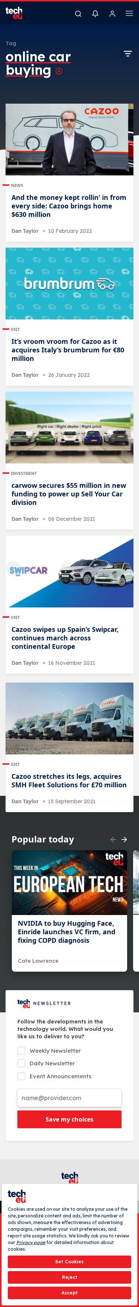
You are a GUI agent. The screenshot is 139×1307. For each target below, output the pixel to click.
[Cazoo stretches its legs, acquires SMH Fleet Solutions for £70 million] (69, 718)
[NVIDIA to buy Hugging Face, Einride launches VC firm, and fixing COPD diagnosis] (69, 882)
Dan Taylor (25, 230)
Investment (24, 473)
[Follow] (58, 71)
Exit (15, 329)
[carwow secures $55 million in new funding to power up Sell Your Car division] (69, 427)
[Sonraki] (124, 839)
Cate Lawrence (38, 961)
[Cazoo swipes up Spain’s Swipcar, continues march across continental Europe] (69, 571)
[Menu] (129, 14)
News (17, 185)
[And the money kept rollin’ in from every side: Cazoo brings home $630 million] (69, 139)
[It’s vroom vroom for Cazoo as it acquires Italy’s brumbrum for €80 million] (69, 283)
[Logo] (19, 13)
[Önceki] (113, 839)
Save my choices (69, 1119)
